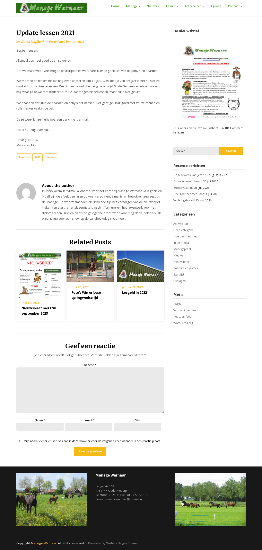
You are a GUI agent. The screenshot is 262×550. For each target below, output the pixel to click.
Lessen (171, 6)
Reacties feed (182, 316)
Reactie (90, 365)
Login (177, 304)
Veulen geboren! (184, 200)
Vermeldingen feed (185, 310)
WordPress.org (183, 323)
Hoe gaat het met (185, 236)
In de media (181, 243)
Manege (132, 6)
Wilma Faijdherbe (33, 42)
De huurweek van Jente (188, 175)
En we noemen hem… (187, 181)
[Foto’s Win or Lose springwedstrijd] (90, 265)
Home (115, 6)
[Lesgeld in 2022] (140, 265)
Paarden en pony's (185, 268)
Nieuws (152, 6)
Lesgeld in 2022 (134, 292)
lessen (51, 157)
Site (137, 420)
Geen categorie (183, 230)
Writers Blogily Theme (122, 543)
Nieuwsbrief (181, 262)
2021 (37, 157)
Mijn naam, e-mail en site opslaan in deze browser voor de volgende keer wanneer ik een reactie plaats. (92, 441)
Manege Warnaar (43, 543)
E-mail (89, 420)
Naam (40, 420)
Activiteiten (193, 6)
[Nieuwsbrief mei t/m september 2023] (40, 273)
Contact (234, 6)
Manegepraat (182, 249)
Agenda (216, 6)
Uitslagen (179, 281)
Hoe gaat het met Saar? (189, 194)
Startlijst (178, 274)
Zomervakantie (183, 188)
